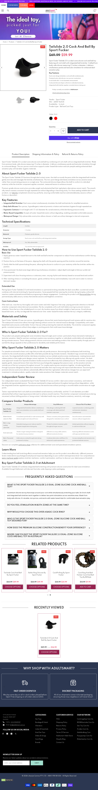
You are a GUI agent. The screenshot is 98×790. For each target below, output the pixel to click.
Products (11, 42)
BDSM (31, 5)
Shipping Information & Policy (45, 154)
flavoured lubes (85, 294)
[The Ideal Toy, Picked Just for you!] (49, 27)
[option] (23, 67)
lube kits (15, 193)
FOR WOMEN (13, 5)
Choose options (13, 587)
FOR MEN (23, 5)
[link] (63, 130)
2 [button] (50, 594)
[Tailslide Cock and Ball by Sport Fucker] (12, 559)
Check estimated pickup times (61, 93)
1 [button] (47, 594)
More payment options (73, 142)
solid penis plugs (24, 445)
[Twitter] (15, 733)
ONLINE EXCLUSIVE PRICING (14, 1)
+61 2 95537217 (15, 722)
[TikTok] (11, 733)
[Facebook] (3, 733)
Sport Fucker (60, 99)
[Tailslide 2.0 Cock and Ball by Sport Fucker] (49, 625)
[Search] (8, 10)
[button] (1, 67)
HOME (3, 5)
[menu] (2, 10)
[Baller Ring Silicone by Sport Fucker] (37, 559)
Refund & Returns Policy (72, 154)
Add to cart (83, 130)
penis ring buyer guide (10, 458)
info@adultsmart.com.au (17, 725)
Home (5, 42)
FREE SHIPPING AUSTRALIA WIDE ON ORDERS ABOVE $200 (51, 1)
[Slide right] (93, 686)
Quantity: (52, 127)
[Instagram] (7, 733)
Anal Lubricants (7, 433)
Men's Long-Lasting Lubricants (7, 425)
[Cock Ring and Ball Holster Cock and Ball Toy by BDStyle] (85, 559)
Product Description (20, 154)
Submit (37, 763)
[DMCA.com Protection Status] (49, 780)
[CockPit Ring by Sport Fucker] (61, 559)
